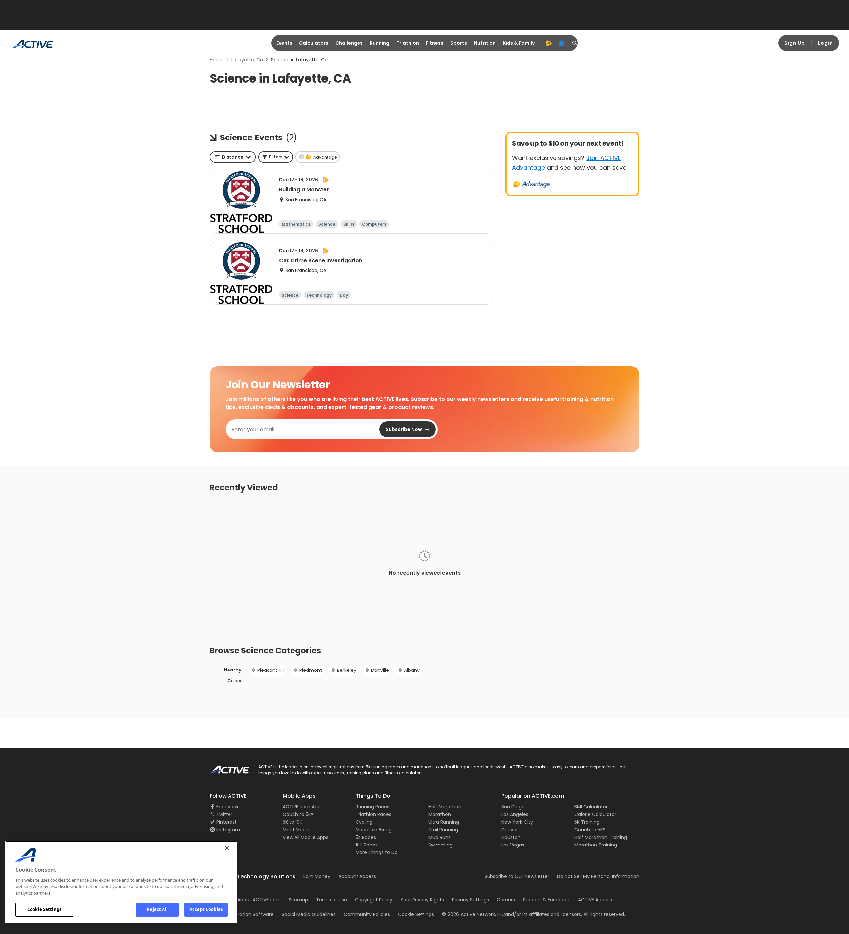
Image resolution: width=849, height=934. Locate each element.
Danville (380, 670)
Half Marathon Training (600, 837)
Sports (458, 43)
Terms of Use (331, 899)
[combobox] (233, 157)
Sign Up (794, 43)
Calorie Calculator (595, 814)
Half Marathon (444, 806)
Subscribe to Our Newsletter (517, 876)
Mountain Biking (374, 829)
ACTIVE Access (595, 899)
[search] (575, 43)
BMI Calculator (591, 806)
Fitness (434, 43)
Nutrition (485, 43)
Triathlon (407, 43)
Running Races (372, 806)
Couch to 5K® (298, 814)
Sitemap (298, 899)
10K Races (367, 845)
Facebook (227, 806)
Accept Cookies (206, 909)
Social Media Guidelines (309, 914)
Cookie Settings (44, 909)
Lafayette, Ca (247, 59)
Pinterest (226, 822)
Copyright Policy (373, 899)
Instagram (228, 829)
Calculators (313, 43)
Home (217, 59)
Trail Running (443, 829)
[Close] (227, 848)
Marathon (439, 814)
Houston (511, 837)
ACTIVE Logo (224, 767)
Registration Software (249, 914)
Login (825, 43)
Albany (412, 670)
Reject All (157, 909)
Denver (509, 829)
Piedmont (310, 670)
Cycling (364, 822)
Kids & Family (519, 43)
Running (379, 43)
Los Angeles (514, 814)
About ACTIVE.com (259, 899)
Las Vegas (512, 845)
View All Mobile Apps (305, 837)
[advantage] (549, 43)
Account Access (357, 876)
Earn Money (316, 876)
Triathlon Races (373, 814)
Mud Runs (439, 837)
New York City (517, 822)
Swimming (440, 845)
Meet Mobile (297, 829)
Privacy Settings (470, 899)
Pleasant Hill (271, 670)
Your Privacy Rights (422, 899)
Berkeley (346, 670)
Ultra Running (443, 822)
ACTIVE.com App (302, 806)
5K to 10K (292, 822)
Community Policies (367, 914)
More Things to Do (377, 852)
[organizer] (562, 43)
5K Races (366, 837)
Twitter (224, 814)
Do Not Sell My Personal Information (598, 876)
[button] (275, 157)
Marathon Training (595, 845)
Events (284, 43)
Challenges (349, 43)
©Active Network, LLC (473, 914)
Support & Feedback (546, 899)
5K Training (587, 822)
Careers (506, 899)
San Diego (513, 806)
